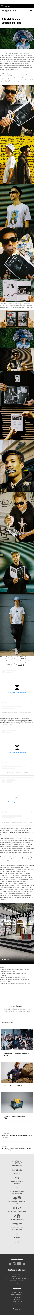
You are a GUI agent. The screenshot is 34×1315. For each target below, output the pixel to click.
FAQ (17, 1283)
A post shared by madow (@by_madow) (17, 772)
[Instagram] (14, 1265)
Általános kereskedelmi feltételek (17, 1279)
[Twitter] (23, 1265)
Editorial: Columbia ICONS (13, 1086)
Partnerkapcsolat (17, 1295)
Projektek (26, 53)
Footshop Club (17, 1302)
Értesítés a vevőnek (17, 1281)
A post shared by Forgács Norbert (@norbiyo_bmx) (17, 822)
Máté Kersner (17, 1006)
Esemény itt (21, 665)
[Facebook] (10, 1265)
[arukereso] (17, 1309)
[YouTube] (19, 1265)
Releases (17, 1299)
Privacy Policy (17, 1276)
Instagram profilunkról (16, 832)
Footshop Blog (17, 1297)
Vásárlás (17, 1274)
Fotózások (19, 53)
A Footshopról (17, 1292)
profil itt (19, 307)
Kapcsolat (17, 1304)
